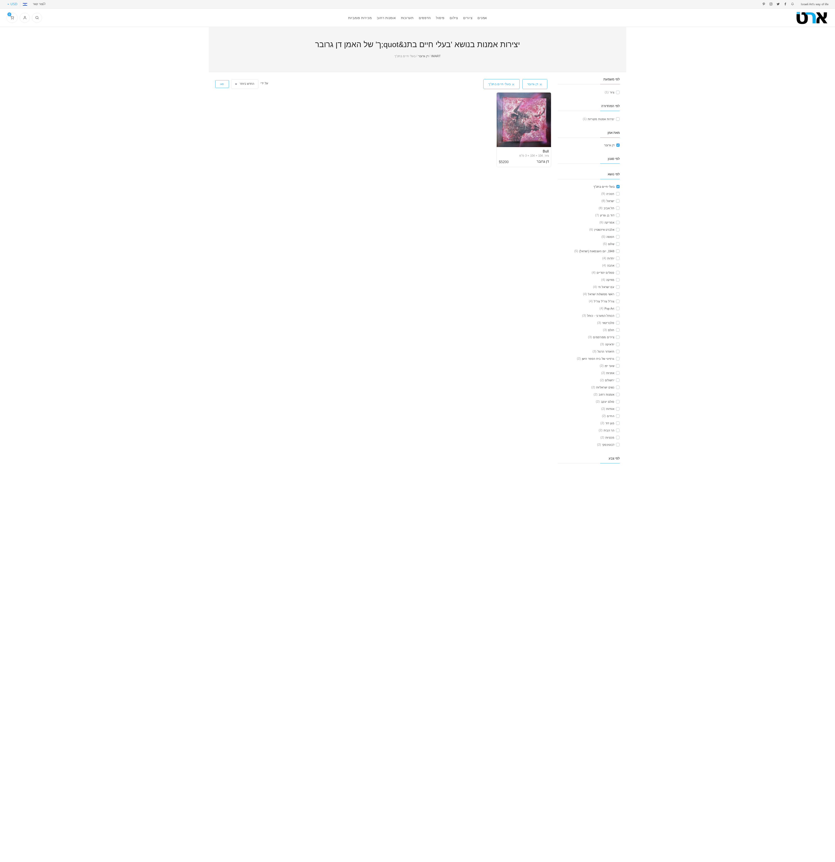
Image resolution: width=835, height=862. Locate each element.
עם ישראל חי (606, 287)
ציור (612, 92)
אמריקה (609, 222)
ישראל (610, 201)
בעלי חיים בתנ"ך (497, 84)
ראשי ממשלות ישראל (601, 294)
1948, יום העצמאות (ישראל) (596, 251)
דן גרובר (530, 84)
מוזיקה (610, 280)
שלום (611, 244)
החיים (610, 416)
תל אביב (609, 208)
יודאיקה (609, 344)
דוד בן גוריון (607, 215)
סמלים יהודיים (605, 272)
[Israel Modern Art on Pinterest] (763, 4)
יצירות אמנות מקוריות (601, 119)
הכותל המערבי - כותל (600, 315)
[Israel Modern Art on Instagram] (771, 4)
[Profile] (25, 18)
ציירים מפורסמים (603, 337)
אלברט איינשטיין (604, 229)
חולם (611, 330)
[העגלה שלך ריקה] (12, 18)
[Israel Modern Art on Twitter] (778, 4)
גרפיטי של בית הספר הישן (598, 358)
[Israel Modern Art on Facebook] (785, 4)
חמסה (610, 237)
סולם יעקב (607, 401)
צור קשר (38, 4)
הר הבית (609, 430)
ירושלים (609, 380)
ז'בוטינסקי (608, 444)
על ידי (265, 83)
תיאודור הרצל (606, 351)
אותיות (610, 409)
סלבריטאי (608, 323)
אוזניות (610, 373)
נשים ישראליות (605, 387)
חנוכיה (610, 194)
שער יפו (609, 366)
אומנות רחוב (606, 394)
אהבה (610, 265)
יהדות (610, 258)
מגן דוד (609, 423)
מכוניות (609, 437)
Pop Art (609, 308)
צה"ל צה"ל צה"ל (604, 301)
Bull (546, 151)
